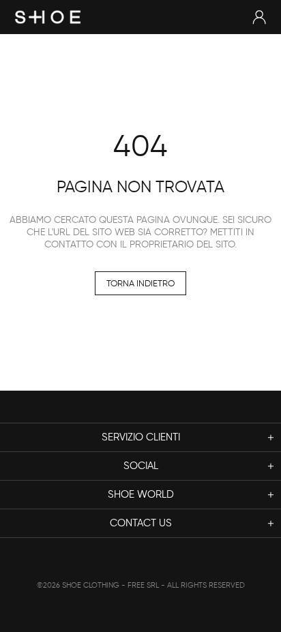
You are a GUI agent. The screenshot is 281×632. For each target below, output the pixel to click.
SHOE (48, 17)
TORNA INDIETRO (140, 283)
